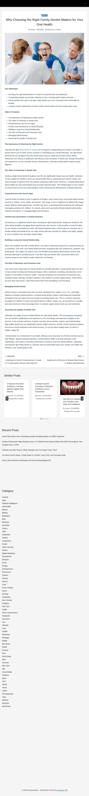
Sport (4, 678)
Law (3, 622)
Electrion (5, 560)
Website (5, 700)
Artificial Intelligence (9, 503)
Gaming (5, 594)
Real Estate (6, 656)
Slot (3, 669)
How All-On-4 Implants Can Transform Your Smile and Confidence (71, 401)
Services (5, 663)
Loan (4, 628)
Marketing (6, 634)
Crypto (4, 544)
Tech (4, 681)
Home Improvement (9, 613)
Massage (5, 638)
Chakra (5, 538)
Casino (4, 528)
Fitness (5, 581)
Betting (4, 513)
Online (4, 647)
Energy (5, 566)
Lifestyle (5, 625)
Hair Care (5, 606)
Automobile (6, 506)
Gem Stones (7, 600)
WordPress (6, 706)
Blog (3, 519)
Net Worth (6, 644)
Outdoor (5, 650)
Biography (6, 516)
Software (5, 675)
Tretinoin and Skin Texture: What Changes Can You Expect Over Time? (29, 450)
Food (4, 585)
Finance (5, 578)
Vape (4, 697)
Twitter (4, 691)
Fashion (5, 575)
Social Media (7, 672)
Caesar (32, 29)
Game (4, 591)
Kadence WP (63, 790)
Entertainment (7, 569)
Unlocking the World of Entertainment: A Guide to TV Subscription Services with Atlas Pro (23, 360)
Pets (4, 653)
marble (4, 631)
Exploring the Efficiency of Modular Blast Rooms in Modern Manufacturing (65, 360)
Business (5, 522)
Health (4, 609)
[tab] (42, 418)
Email (4, 563)
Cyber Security (7, 547)
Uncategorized (7, 694)
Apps (4, 500)
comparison (6, 541)
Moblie (4, 641)
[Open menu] (85, 3)
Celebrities (6, 535)
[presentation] (72, 387)
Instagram (6, 616)
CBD (4, 531)
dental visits (65, 292)
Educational (6, 556)
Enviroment (6, 572)
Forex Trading (7, 588)
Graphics (5, 603)
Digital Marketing (8, 553)
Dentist (44, 15)
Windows (5, 703)
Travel (4, 688)
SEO (4, 659)
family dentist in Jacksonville (30, 150)
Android (5, 497)
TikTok (4, 684)
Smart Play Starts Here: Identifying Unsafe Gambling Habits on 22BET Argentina (33, 436)
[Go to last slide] (7, 398)
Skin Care (6, 666)
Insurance (6, 619)
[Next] (82, 398)
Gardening (6, 597)
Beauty (4, 510)
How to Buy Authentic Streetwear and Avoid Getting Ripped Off (26, 460)
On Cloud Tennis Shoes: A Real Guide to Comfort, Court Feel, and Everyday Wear (34, 455)
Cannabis (5, 525)
